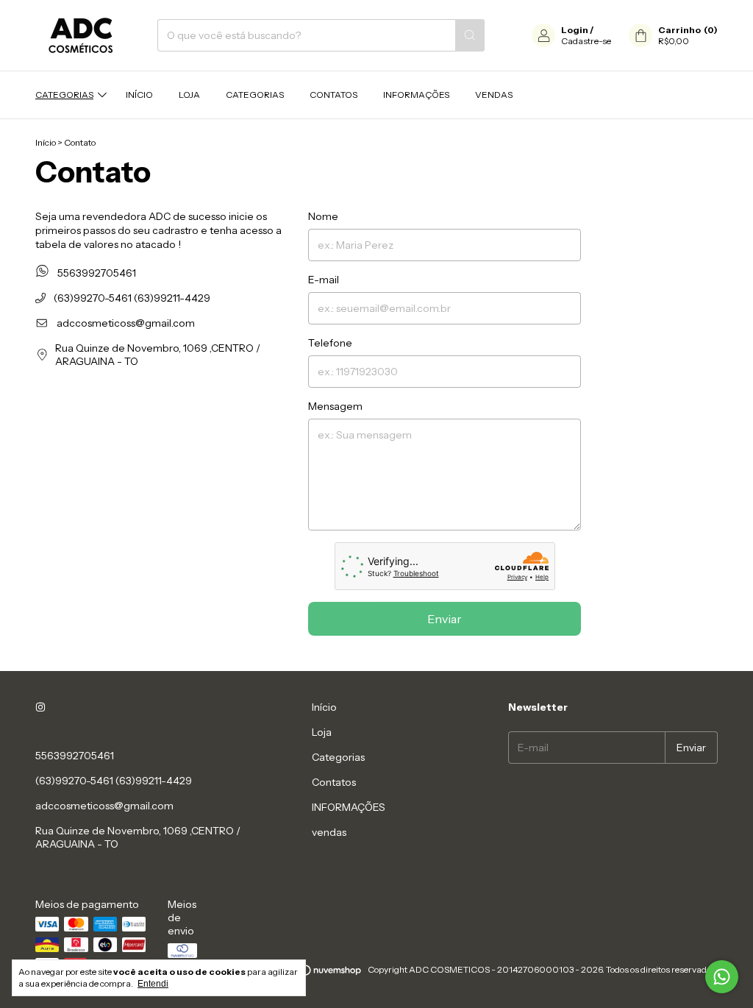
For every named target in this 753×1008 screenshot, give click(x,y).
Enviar (444, 618)
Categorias (64, 94)
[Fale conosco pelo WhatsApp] (721, 976)
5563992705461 (95, 273)
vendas (494, 94)
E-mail (323, 279)
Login (574, 29)
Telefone (330, 342)
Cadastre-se (586, 40)
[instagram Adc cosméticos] (40, 707)
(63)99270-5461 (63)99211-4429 (130, 298)
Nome (323, 216)
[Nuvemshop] (306, 973)
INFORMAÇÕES (416, 94)
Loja (189, 94)
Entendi (153, 984)
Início (139, 94)
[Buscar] (470, 35)
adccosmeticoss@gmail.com (126, 323)
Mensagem (335, 406)
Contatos (333, 94)
